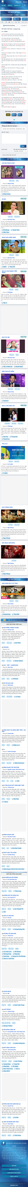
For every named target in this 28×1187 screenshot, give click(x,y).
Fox (7, 781)
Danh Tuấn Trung (19, 1005)
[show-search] (25, 5)
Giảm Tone (12, 22)
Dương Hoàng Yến (19, 929)
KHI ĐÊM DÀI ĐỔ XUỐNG (10, 877)
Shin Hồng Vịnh (21, 1031)
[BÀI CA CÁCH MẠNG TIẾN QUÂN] (14, 281)
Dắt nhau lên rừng (8, 543)
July (18, 781)
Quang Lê (5, 400)
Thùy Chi (12, 266)
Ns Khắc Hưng (11, 854)
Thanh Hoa (6, 439)
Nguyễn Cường (11, 769)
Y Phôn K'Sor (11, 787)
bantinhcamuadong (10, 25)
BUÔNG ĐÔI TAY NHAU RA (11, 895)
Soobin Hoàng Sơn (19, 1043)
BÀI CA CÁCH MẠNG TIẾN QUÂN (9, 271)
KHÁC (17, 15)
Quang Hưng (16, 29)
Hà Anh (9, 917)
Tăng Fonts (22, 22)
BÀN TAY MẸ (5, 337)
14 (4, 749)
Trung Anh (14, 436)
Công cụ (10, 5)
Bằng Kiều (6, 1066)
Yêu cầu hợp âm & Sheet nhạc (16, 620)
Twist (12, 781)
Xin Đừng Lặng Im (9, 1029)
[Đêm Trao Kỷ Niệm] (14, 380)
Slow (17, 180)
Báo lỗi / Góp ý (5, 132)
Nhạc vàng (11, 180)
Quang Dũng (6, 1064)
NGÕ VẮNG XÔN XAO (9, 1047)
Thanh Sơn (10, 935)
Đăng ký (25, 2)
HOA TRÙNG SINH (7, 507)
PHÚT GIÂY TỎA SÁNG (10, 852)
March (16, 289)
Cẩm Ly (5, 958)
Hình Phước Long (20, 769)
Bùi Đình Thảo (11, 219)
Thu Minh (15, 1066)
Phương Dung (7, 954)
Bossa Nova (17, 216)
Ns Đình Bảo (11, 733)
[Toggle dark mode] (3, 8)
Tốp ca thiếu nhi (7, 366)
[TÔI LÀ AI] (14, 452)
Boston (8, 798)
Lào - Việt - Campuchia (10, 665)
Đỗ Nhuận (9, 15)
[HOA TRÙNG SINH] (14, 516)
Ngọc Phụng (11, 527)
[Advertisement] (14, 320)
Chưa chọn (17, 389)
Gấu (8, 993)
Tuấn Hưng (17, 1135)
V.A (8, 649)
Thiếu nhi (10, 216)
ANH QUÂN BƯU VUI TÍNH (10, 583)
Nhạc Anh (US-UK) (6, 1022)
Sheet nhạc (23, 198)
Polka (17, 601)
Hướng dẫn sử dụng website (14, 1172)
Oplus (4, 266)
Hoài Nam (6, 956)
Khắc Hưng (6, 869)
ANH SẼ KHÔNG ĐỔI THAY (11, 1121)
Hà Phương (22, 956)
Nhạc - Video (17, 19)
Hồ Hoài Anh (11, 629)
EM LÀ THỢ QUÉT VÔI (8, 405)
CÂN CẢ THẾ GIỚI (8, 915)
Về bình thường (9, 22)
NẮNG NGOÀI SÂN (8, 834)
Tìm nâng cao (17, 5)
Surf (8, 848)
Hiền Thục (6, 232)
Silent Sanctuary (19, 763)
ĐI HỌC (4, 199)
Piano (19, 114)
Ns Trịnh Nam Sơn (12, 879)
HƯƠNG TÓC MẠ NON (9, 933)
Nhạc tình (4, 891)
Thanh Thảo (15, 230)
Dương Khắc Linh (12, 1031)
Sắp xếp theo (16, 149)
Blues (17, 354)
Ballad (23, 15)
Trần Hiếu (16, 614)
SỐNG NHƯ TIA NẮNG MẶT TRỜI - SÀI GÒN (14, 730)
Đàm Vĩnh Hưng (8, 1068)
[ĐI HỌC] (14, 208)
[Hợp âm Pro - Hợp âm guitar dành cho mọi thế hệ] (3, 2)
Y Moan (5, 802)
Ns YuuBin (10, 464)
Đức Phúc (18, 643)
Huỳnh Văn (10, 1106)
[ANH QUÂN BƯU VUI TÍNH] (14, 592)
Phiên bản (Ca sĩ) (6, 19)
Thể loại (3, 5)
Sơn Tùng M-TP (12, 897)
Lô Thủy (18, 696)
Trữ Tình (10, 524)
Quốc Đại (11, 958)
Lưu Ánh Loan (7, 951)
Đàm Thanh (10, 603)
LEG (4, 912)
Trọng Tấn (16, 1064)
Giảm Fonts (25, 22)
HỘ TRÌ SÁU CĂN (8, 683)
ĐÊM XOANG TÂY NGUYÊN (11, 767)
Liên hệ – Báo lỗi (14, 1176)
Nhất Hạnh (10, 685)
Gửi (23, 146)
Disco (8, 678)
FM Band (15, 678)
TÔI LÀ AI (4, 443)
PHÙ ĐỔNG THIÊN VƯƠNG (11, 627)
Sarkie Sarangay (12, 751)
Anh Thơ (5, 436)
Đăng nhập (18, 2)
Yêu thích (2, 22)
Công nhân (7, 423)
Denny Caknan (19, 660)
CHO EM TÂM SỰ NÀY (8, 163)
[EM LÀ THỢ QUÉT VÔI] (14, 414)
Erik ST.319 (14, 869)
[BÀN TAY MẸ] (14, 346)
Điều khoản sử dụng (14, 1169)
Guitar (8, 114)
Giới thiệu (14, 1165)
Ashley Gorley (11, 1011)
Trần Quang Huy (12, 1049)
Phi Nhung (6, 230)
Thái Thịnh (10, 1124)
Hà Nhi (16, 1117)
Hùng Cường (11, 183)
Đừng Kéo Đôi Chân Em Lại (12, 1104)
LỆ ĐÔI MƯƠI (7, 991)
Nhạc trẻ (11, 461)
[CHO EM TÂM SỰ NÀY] (14, 172)
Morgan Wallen (7, 1026)
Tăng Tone (6, 22)
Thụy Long (18, 891)
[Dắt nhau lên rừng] (14, 552)
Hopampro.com (14, 1185)
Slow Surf (17, 461)
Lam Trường (18, 1061)
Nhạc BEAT (6, 1071)
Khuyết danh (19, 366)
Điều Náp (16, 799)
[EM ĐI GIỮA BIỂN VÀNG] (14, 246)
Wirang (6, 647)
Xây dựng (14, 423)
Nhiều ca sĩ (16, 745)
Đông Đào (17, 954)
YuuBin (5, 473)
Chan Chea (10, 667)
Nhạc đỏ (11, 289)
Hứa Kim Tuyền (12, 836)
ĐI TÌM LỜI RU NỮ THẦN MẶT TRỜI (13, 785)
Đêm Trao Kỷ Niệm (8, 371)
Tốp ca (5, 303)
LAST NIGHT (7, 1009)
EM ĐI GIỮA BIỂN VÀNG (9, 237)
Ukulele (14, 114)
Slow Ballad (9, 696)
